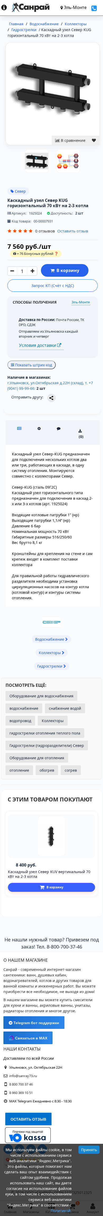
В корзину (66, 270)
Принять (89, 1149)
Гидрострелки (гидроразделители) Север (47, 745)
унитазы (82, 1005)
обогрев (47, 770)
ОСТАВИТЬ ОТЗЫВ (28, 1119)
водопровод (20, 720)
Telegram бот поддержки (35, 1023)
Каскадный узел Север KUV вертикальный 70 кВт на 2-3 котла (49, 874)
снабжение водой (65, 708)
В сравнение (72, 140)
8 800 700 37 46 (21, 1084)
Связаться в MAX (30, 1038)
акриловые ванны (56, 1005)
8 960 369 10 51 (21, 1092)
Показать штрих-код (33, 364)
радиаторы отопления (23, 1010)
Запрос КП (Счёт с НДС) (52, 285)
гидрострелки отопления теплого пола (45, 733)
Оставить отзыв (72, 231)
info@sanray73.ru (23, 1075)
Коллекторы (53, 720)
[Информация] (6, 7)
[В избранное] (93, 140)
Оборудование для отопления (37, 757)
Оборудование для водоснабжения (41, 695)
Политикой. (61, 1210)
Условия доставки (38, 345)
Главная (16, 23)
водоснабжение (24, 708)
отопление (19, 770)
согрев (71, 770)
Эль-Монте (81, 302)
